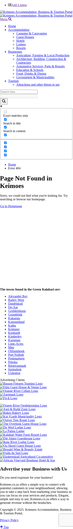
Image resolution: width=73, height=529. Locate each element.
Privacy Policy (9, 520)
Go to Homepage (11, 206)
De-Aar (13, 307)
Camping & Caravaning (31, 33)
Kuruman (14, 340)
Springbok (14, 369)
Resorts (21, 48)
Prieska (12, 362)
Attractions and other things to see (38, 84)
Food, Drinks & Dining (31, 73)
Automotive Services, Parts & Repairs (40, 66)
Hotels (20, 40)
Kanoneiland (16, 322)
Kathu (12, 325)
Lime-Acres (15, 343)
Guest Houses (25, 37)
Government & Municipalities (35, 77)
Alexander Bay (18, 296)
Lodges (21, 44)
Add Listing (19, 5)
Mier (11, 347)
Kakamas (14, 318)
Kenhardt (14, 333)
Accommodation (18, 29)
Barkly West (16, 300)
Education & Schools (29, 70)
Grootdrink (15, 314)
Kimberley (15, 336)
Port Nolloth (16, 354)
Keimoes (13, 329)
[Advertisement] (36, 247)
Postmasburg (16, 358)
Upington (14, 373)
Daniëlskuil (15, 303)
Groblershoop (17, 311)
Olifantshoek (16, 351)
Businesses (15, 51)
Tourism (13, 81)
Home (12, 26)
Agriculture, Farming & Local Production (42, 55)
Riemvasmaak (17, 365)
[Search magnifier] (4, 101)
